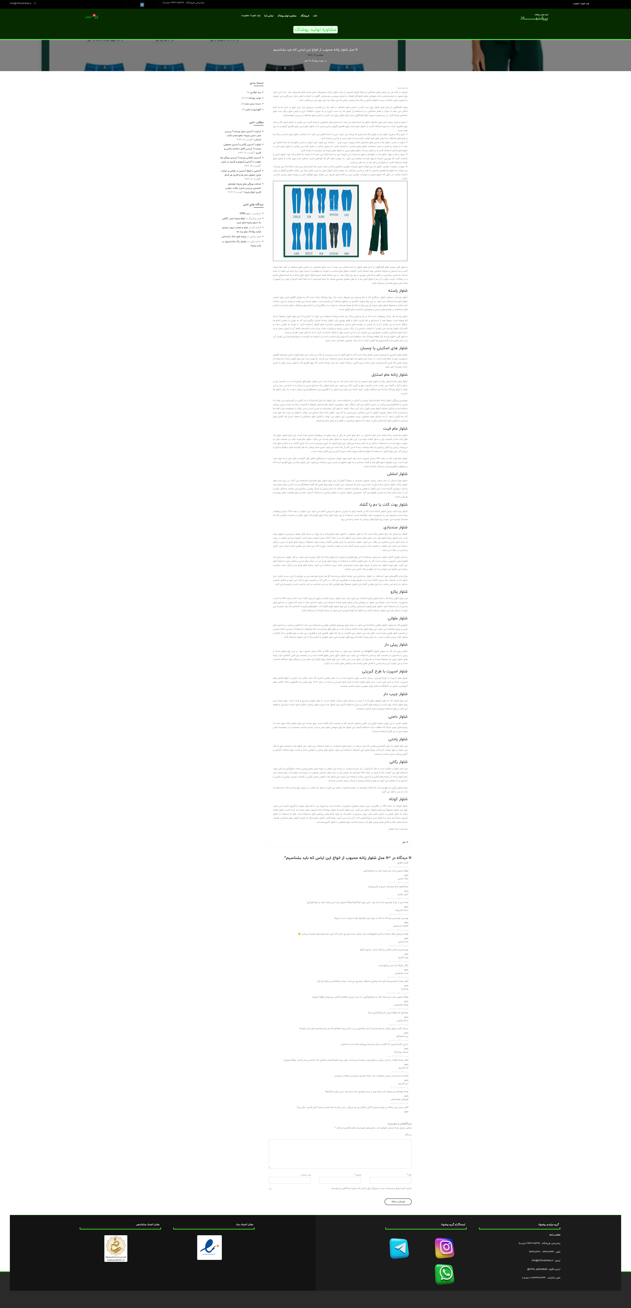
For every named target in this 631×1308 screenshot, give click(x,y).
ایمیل (357, 1174)
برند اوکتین (255, 92)
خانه (315, 15)
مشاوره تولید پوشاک (287, 15)
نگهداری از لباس (253, 109)
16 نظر (307, 60)
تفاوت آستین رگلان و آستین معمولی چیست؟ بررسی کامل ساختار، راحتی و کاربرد (242, 148)
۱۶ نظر (405, 842)
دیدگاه (408, 1134)
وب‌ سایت (306, 1174)
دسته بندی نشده (252, 103)
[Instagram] (142, 5)
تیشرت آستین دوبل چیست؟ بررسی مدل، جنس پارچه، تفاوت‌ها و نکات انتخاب (243, 135)
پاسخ (406, 875)
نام (409, 1174)
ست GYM (245, 213)
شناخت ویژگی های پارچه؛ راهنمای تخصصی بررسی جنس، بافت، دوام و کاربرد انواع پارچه (243, 188)
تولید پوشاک (317, 60)
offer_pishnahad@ (537, 1269)
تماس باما (268, 15)
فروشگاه (305, 15)
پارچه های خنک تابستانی (234, 236)
